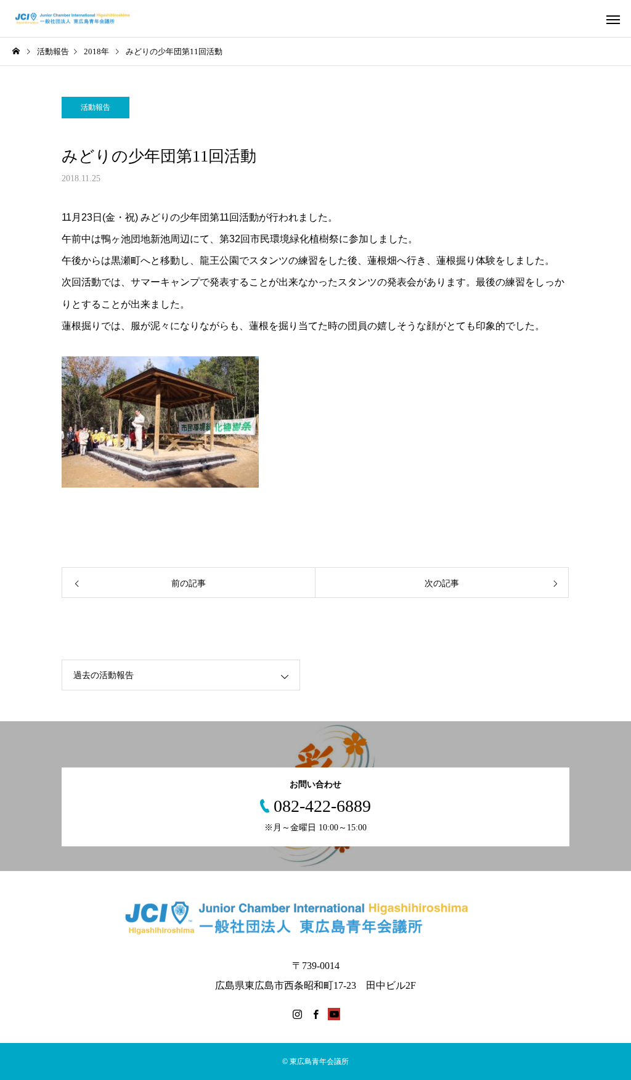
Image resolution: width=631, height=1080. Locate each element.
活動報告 (95, 107)
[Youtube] (334, 1014)
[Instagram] (297, 1014)
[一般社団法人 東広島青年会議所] (78, 19)
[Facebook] (315, 1014)
